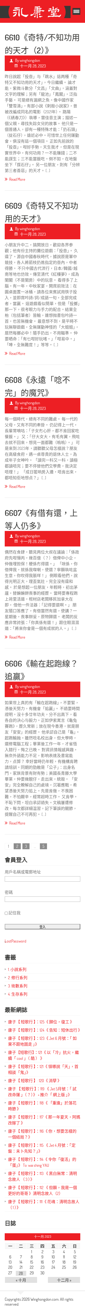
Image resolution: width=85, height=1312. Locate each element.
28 (21, 1273)
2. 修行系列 (17, 977)
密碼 (9, 892)
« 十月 (21, 1280)
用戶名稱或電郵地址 (23, 871)
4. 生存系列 (17, 994)
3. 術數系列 (17, 985)
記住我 (14, 912)
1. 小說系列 (17, 969)
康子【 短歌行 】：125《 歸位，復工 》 (41, 1021)
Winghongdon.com (44, 1299)
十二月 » (64, 1280)
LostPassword (15, 941)
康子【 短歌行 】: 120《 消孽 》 (34, 1080)
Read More (17, 179)
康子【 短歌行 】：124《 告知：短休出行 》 (45, 1030)
